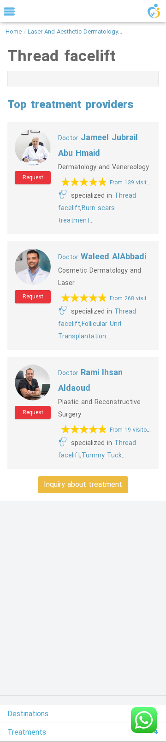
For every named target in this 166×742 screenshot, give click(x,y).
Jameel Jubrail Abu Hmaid (98, 145)
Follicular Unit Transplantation (90, 330)
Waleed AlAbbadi (102, 256)
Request (33, 177)
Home (14, 31)
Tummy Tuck (102, 455)
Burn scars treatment (86, 214)
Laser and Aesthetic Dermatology (73, 31)
